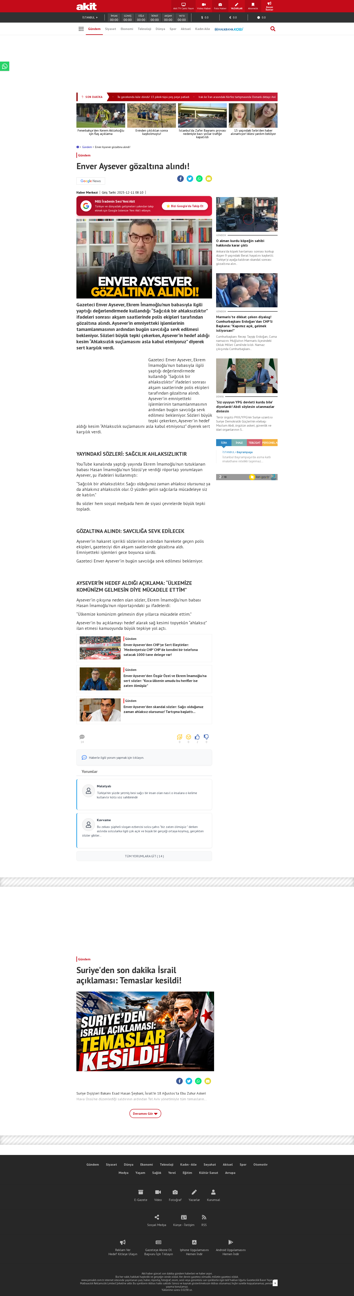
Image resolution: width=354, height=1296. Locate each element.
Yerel (172, 1173)
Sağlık (156, 1173)
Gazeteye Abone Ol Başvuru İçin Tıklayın (158, 1252)
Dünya (160, 29)
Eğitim (187, 1173)
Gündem (94, 29)
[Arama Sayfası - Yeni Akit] (273, 29)
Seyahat (210, 1164)
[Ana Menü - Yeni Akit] (81, 29)
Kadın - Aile (188, 1164)
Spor (173, 29)
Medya (123, 1173)
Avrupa (230, 1173)
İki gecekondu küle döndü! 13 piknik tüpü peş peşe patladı (139, 96)
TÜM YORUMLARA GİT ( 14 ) (144, 856)
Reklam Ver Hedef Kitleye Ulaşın (122, 1252)
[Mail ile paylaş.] (209, 179)
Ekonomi (127, 29)
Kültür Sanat (208, 1173)
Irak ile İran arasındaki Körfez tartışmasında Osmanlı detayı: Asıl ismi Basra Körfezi (234, 96)
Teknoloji (144, 29)
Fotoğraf (175, 1200)
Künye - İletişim (183, 1225)
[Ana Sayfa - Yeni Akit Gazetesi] (86, 6)
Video (158, 1200)
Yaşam (140, 1173)
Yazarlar (194, 1200)
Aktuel (186, 29)
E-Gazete (140, 1200)
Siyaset (110, 29)
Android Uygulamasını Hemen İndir (231, 1252)
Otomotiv (260, 1164)
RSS (204, 1225)
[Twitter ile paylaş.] (190, 179)
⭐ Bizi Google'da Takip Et (184, 206)
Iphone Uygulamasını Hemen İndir (194, 1252)
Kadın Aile (202, 29)
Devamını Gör (143, 1113)
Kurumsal (213, 1200)
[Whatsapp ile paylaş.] (199, 179)
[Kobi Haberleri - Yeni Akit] (229, 29)
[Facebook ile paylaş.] (181, 179)
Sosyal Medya (156, 1225)
